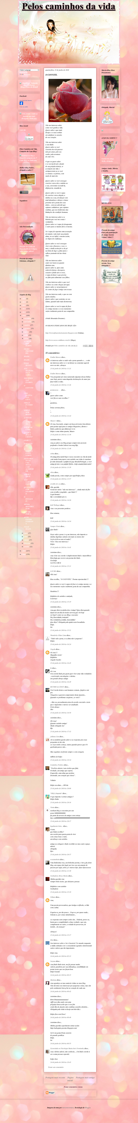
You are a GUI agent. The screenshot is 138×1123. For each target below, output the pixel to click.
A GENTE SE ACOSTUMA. (28, 421)
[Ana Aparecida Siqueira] (21, 104)
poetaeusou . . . (55, 390)
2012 (24, 308)
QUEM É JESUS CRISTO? (28, 435)
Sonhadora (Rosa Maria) (59, 876)
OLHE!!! (27, 440)
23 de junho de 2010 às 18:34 (60, 760)
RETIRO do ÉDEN (57, 687)
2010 (24, 315)
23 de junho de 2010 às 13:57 (60, 479)
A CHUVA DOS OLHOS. (28, 343)
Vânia (52, 807)
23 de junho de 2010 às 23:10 (60, 892)
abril (26, 536)
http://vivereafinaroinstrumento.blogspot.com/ (61, 333)
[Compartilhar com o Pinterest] (92, 346)
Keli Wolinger (55, 505)
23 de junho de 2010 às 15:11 (60, 566)
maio (26, 533)
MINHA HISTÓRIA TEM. (29, 506)
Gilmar (52, 897)
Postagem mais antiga (85, 1077)
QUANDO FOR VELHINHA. (29, 490)
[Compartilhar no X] (88, 346)
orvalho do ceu (55, 484)
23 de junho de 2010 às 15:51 (60, 630)
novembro (28, 322)
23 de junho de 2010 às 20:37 (60, 854)
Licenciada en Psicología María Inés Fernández (67, 1048)
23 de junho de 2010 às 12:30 (60, 434)
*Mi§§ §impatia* (56, 793)
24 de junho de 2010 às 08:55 (60, 1043)
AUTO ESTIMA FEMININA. (28, 520)
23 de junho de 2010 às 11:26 (60, 385)
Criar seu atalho (24, 106)
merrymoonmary (68, 1107)
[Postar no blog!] (86, 346)
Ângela (52, 649)
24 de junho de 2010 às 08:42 (60, 991)
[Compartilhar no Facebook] (90, 346)
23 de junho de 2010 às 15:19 (60, 602)
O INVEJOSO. (28, 499)
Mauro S (53, 421)
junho (26, 338)
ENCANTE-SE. (28, 444)
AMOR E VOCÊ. (27, 475)
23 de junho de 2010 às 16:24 (60, 644)
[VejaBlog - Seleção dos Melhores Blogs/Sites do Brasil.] (29, 84)
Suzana (53, 961)
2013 (24, 305)
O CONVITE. (28, 387)
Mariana (53, 980)
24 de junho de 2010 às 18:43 (60, 1062)
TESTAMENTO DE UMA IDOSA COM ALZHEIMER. (29, 464)
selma (52, 453)
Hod (51, 940)
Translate (27, 74)
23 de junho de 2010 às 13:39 (60, 467)
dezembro (27, 318)
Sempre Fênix (55, 526)
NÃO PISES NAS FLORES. (28, 380)
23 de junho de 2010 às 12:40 (60, 448)
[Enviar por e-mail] (84, 346)
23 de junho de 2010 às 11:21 (60, 368)
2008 (24, 554)
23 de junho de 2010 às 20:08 (60, 788)
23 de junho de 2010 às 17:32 (60, 731)
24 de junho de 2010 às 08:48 (60, 1017)
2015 (24, 298)
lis (51, 668)
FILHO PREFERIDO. (28, 351)
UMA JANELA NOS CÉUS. (28, 396)
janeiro (27, 546)
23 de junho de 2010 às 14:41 (60, 547)
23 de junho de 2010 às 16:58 (60, 713)
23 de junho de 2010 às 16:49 (60, 682)
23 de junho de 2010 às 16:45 (60, 663)
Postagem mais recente (55, 1077)
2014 (24, 302)
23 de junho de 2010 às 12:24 (60, 416)
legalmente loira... (56, 826)
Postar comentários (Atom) (73, 1087)
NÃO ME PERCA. (28, 513)
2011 (24, 312)
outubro (27, 325)
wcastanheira (55, 859)
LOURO (53, 571)
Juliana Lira (54, 736)
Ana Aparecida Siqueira (26, 100)
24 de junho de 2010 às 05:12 (60, 956)
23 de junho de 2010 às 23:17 (60, 935)
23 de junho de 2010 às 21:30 (60, 871)
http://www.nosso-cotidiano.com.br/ (57, 340)
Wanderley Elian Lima (58, 635)
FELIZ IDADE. (27, 528)
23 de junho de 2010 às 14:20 (60, 500)
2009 (24, 551)
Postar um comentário (56, 1067)
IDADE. (27, 356)
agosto (26, 332)
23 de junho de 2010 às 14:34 (60, 521)
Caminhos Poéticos (57, 765)
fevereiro (27, 543)
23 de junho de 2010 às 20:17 (60, 821)
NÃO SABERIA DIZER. (28, 482)
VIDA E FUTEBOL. (28, 405)
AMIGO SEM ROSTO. (28, 412)
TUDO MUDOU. (28, 364)
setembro (27, 328)
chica (52, 472)
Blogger (87, 1107)
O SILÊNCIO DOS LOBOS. (28, 452)
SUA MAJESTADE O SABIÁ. (28, 371)
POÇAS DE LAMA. (28, 428)
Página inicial (70, 1079)
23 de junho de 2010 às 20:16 (60, 802)
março (26, 540)
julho (26, 335)
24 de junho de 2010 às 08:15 (60, 975)
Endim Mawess (55, 357)
